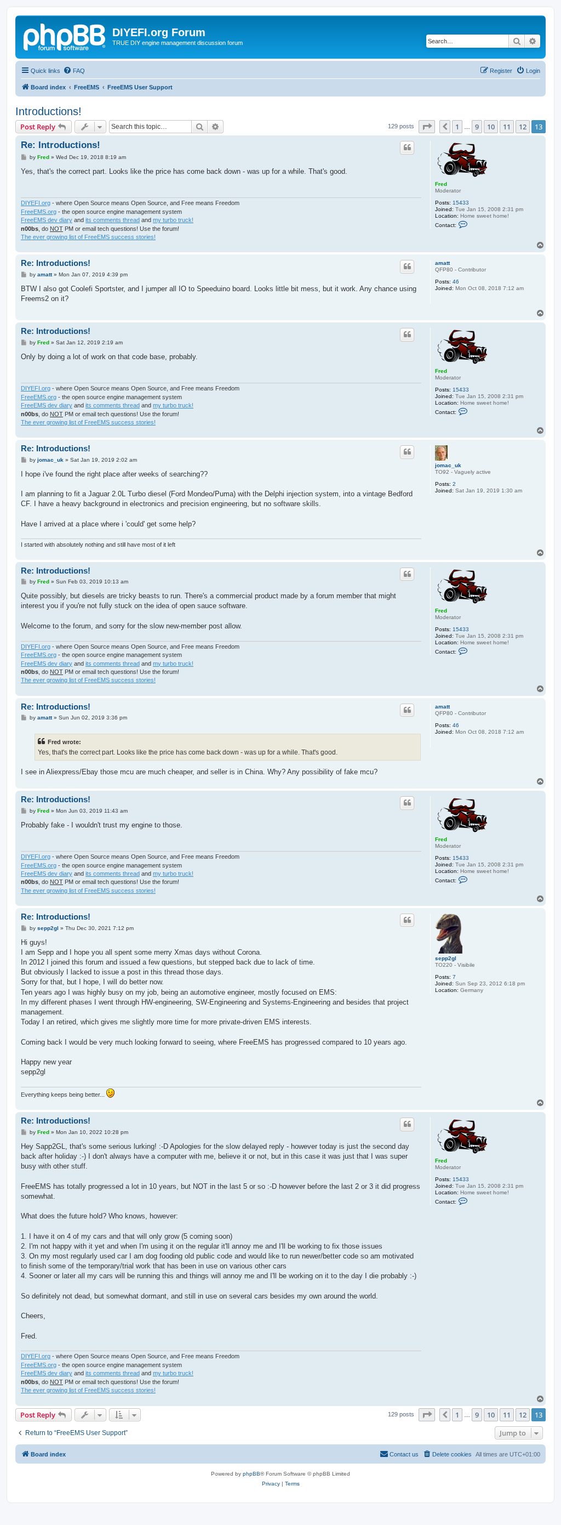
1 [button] (457, 127)
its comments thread (112, 220)
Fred (441, 184)
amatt (442, 263)
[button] (427, 126)
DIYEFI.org (35, 203)
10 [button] (491, 127)
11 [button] (507, 127)
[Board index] (65, 35)
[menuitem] (74, 70)
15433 (461, 203)
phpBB (251, 1474)
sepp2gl (445, 958)
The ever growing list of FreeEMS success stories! (88, 237)
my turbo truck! (173, 220)
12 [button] (522, 127)
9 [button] (477, 127)
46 (456, 282)
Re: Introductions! (60, 145)
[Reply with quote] (407, 147)
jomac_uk (448, 465)
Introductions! (48, 111)
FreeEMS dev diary (46, 220)
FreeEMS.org (38, 211)
